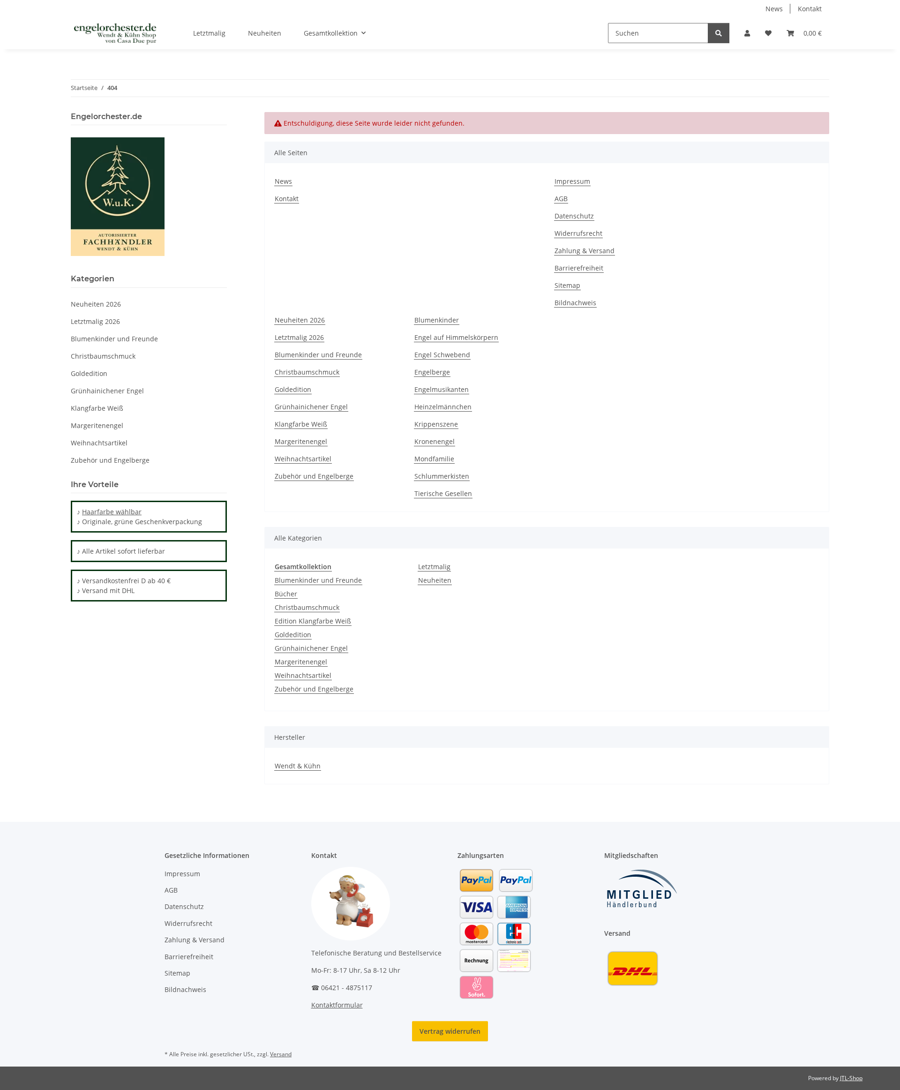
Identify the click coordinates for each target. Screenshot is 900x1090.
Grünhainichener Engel (311, 406)
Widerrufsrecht (578, 233)
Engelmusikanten (441, 389)
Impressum (572, 181)
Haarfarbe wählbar (112, 511)
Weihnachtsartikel (303, 458)
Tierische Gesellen (443, 493)
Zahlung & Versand (585, 250)
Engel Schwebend (442, 354)
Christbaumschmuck (307, 372)
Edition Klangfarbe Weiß (313, 620)
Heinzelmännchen (443, 406)
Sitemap (567, 285)
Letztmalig (434, 566)
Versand (281, 1054)
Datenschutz (574, 215)
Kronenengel (434, 441)
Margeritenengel (301, 441)
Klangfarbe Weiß (301, 424)
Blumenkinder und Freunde (318, 354)
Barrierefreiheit (579, 267)
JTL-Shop (851, 1078)
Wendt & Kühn (298, 765)
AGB (561, 198)
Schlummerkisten (441, 476)
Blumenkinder (436, 320)
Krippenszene (436, 424)
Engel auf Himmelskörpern (456, 337)
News (774, 8)
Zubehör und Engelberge (314, 476)
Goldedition (293, 389)
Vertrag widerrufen (450, 1031)
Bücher (286, 593)
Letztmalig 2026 (299, 337)
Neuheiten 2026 (300, 320)
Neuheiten (434, 580)
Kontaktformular (337, 1004)
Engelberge (432, 372)
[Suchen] (718, 33)
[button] (747, 33)
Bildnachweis (575, 302)
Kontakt (810, 8)
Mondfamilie (434, 458)
